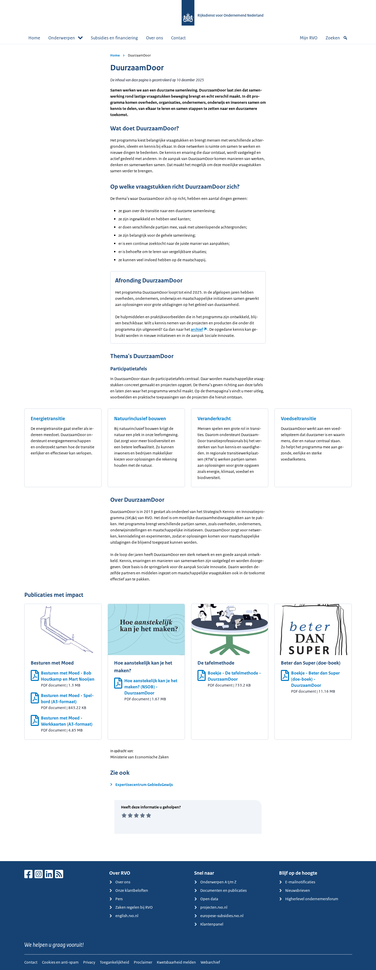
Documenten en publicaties (223, 890)
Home (34, 38)
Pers (119, 898)
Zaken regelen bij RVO (134, 907)
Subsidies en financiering (114, 38)
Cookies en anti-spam (60, 962)
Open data (209, 898)
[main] (188, 452)
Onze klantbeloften (131, 890)
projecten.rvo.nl (213, 907)
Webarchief (210, 962)
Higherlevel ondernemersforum (311, 898)
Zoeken (333, 38)
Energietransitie (48, 419)
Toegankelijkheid (114, 962)
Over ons (154, 38)
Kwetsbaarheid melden (176, 962)
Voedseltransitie (298, 419)
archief (197, 329)
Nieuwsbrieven (297, 890)
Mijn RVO (308, 38)
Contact (178, 38)
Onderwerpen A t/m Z (218, 882)
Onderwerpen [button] (61, 38)
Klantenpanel (211, 924)
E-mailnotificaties (300, 882)
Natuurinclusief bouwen (140, 419)
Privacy (89, 962)
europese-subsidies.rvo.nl (222, 915)
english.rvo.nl (126, 915)
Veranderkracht (214, 419)
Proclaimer (143, 962)
